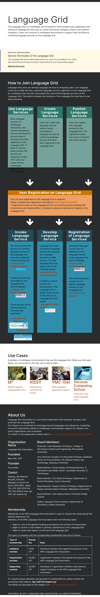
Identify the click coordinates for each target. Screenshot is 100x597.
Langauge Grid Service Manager (18, 291)
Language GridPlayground (18, 319)
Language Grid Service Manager (77, 264)
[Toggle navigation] (94, 3)
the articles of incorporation (63, 584)
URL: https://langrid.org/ (19, 497)
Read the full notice (16, 66)
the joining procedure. (64, 202)
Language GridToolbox (23, 331)
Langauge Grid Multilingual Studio (19, 264)
